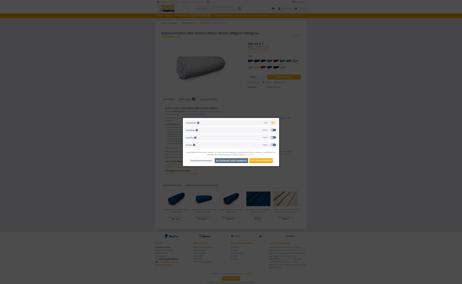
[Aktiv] (273, 123)
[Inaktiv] (273, 130)
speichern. (250, 154)
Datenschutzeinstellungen (201, 160)
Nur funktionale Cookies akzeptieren (231, 160)
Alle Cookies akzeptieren (261, 160)
